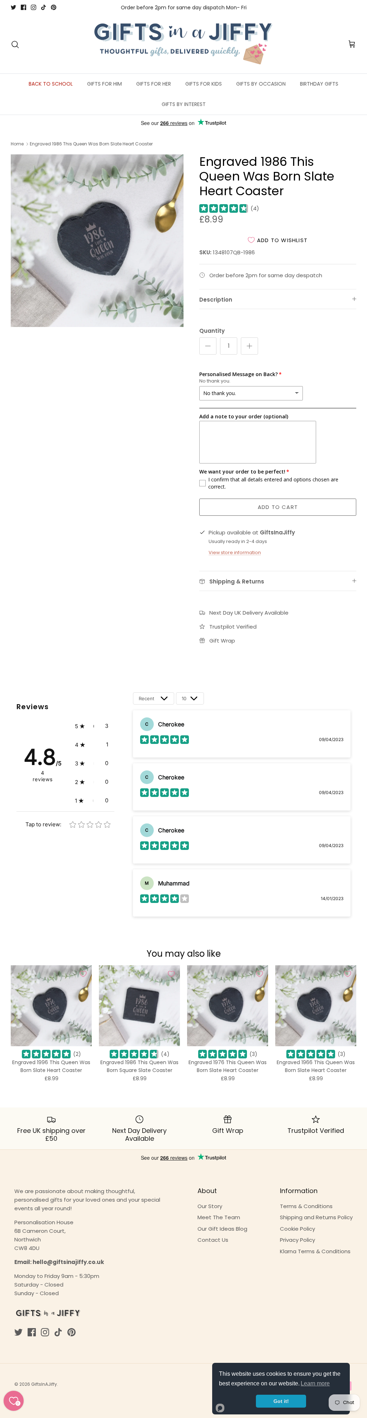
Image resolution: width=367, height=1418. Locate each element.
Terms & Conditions (306, 1206)
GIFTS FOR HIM (104, 83)
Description (215, 299)
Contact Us (212, 1240)
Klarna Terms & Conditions (315, 1251)
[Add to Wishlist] (83, 973)
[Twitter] (13, 7)
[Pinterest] (53, 7)
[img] (223, 208)
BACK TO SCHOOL (51, 83)
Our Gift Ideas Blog (222, 1228)
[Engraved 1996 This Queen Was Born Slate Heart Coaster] (51, 1005)
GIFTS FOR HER (153, 83)
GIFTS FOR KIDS (203, 83)
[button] (91, 726)
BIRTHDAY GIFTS (319, 83)
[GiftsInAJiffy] (183, 44)
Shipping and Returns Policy (316, 1217)
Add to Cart (278, 507)
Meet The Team (218, 1217)
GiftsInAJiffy (44, 1384)
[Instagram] (33, 7)
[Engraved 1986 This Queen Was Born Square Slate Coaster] (139, 1005)
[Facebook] (23, 7)
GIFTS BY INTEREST (184, 104)
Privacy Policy (297, 1240)
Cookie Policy (297, 1228)
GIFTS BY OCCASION (261, 83)
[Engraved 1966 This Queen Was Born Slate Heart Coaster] (315, 1005)
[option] (97, 240)
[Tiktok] (43, 7)
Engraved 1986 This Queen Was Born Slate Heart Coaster (91, 144)
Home (17, 144)
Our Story (209, 1206)
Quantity (212, 331)
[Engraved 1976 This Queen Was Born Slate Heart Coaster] (227, 1005)
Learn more (315, 1383)
